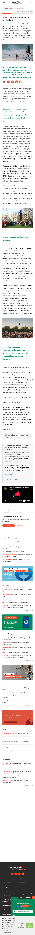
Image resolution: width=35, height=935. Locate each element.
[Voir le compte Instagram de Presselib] (23, 874)
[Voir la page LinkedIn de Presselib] (19, 874)
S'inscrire (20, 525)
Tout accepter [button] (29, 925)
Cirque (22, 8)
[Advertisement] (17, 807)
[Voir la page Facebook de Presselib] (12, 874)
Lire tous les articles (28, 610)
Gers (15, 8)
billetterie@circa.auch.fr (11, 480)
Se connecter (8, 525)
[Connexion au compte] (31, 2)
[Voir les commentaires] (3, 81)
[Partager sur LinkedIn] (16, 81)
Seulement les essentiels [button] (21, 925)
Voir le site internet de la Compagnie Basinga (17, 436)
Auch (18, 8)
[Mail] (20, 81)
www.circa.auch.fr (9, 474)
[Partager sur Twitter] (12, 81)
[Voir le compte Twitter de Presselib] (15, 874)
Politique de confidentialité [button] (7, 931)
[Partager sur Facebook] (8, 81)
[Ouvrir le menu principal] (4, 2)
